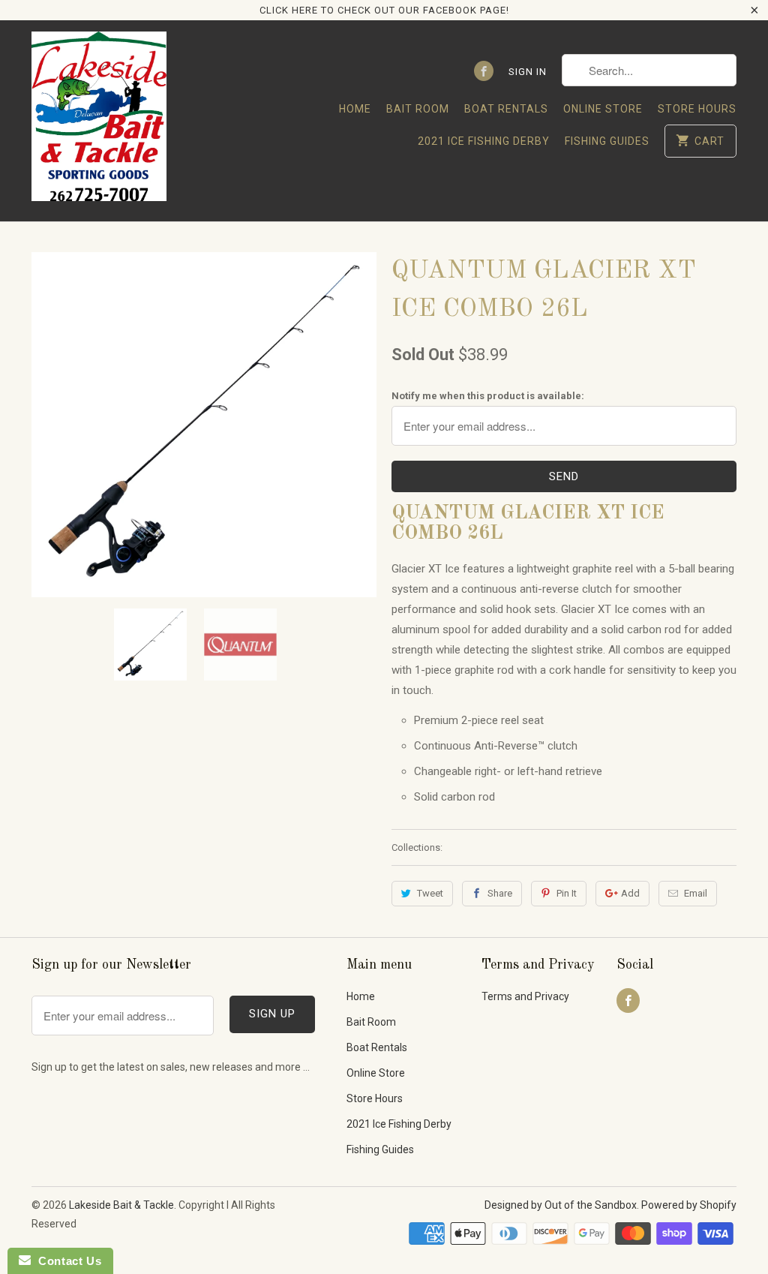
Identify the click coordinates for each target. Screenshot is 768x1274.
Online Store (603, 109)
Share (500, 893)
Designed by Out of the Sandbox (560, 1205)
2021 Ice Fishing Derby (484, 141)
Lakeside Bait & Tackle (121, 1205)
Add (630, 893)
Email (695, 893)
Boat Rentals (506, 109)
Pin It (566, 893)
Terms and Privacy (525, 996)
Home (355, 109)
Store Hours (697, 109)
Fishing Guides (607, 141)
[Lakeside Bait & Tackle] (99, 120)
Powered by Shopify (688, 1205)
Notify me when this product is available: (488, 395)
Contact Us (66, 1260)
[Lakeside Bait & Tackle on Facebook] (484, 71)
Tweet (430, 893)
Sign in (527, 71)
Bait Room (417, 109)
